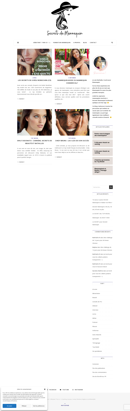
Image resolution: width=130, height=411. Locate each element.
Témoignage (96, 343)
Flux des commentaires (99, 372)
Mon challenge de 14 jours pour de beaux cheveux (102, 240)
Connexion (95, 364)
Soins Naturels (96, 335)
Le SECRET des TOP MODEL (101, 213)
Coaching (64, 399)
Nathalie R (21, 99)
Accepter (9, 406)
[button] (45, 389)
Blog (85, 42)
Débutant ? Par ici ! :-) (41, 42)
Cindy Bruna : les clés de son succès (72, 141)
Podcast (94, 322)
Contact (93, 42)
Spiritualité (95, 339)
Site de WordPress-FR (99, 376)
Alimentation (96, 293)
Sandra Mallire (97, 271)
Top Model (34, 138)
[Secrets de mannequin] (65, 19)
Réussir (94, 326)
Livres (35, 78)
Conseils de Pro (97, 302)
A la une (94, 289)
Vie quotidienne (97, 351)
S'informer (72, 78)
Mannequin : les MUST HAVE (101, 218)
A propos (76, 42)
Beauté (94, 297)
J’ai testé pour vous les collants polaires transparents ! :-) (102, 257)
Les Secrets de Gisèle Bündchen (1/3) (34, 80)
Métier (94, 318)
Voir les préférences (38, 406)
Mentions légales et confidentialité (86, 399)
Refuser (24, 406)
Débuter (95, 306)
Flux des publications (98, 368)
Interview (95, 310)
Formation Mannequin (61, 42)
